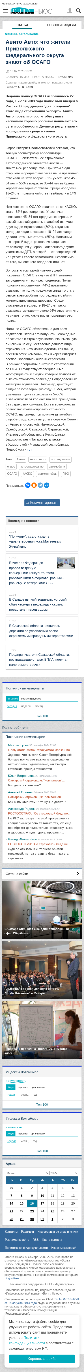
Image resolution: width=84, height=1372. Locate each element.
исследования (60, 459)
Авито (21, 459)
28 (11, 1219)
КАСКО (27, 473)
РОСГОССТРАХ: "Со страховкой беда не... (39, 813)
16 (32, 1203)
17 (42, 1203)
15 (22, 1203)
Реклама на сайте (17, 1239)
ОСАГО (12, 473)
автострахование (31, 466)
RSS (36, 1239)
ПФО (65, 473)
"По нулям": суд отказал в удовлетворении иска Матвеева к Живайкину (35, 541)
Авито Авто (37, 459)
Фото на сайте (17, 873)
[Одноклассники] (34, 485)
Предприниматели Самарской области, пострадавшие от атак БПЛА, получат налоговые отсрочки (39, 659)
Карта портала (52, 1239)
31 (42, 1219)
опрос (11, 466)
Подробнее (11, 1278)
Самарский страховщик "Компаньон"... (36, 780)
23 (32, 1211)
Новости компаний (63, 1247)
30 (11, 1187)
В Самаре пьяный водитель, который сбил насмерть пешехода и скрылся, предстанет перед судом (38, 604)
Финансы (11, 34)
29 (22, 1219)
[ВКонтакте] (27, 485)
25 (52, 1211)
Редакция (27, 1231)
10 (42, 1195)
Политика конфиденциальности (26, 1247)
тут (29, 449)
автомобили (57, 466)
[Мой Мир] (46, 485)
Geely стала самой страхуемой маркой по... (40, 750)
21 (11, 1211)
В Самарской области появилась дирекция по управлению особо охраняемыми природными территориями (41, 631)
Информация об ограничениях (57, 1231)
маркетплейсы (47, 473)
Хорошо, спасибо (42, 1359)
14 (11, 1203)
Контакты (11, 1231)
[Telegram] (40, 485)
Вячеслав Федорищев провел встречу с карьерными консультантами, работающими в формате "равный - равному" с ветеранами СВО (36, 573)
